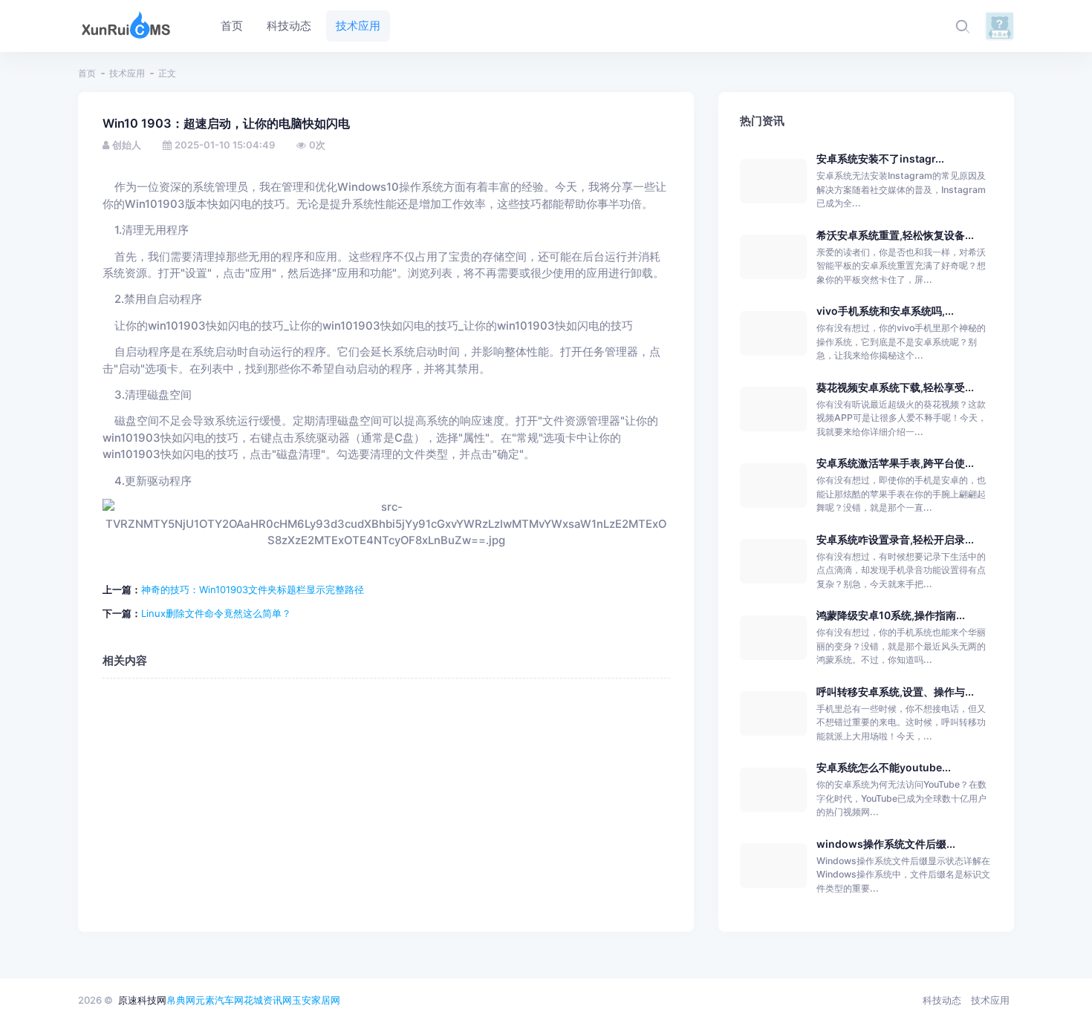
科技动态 (942, 1000)
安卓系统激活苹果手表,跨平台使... (895, 463)
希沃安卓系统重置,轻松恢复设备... (895, 235)
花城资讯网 (268, 1000)
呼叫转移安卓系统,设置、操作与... (895, 691)
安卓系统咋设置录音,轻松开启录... (895, 539)
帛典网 (180, 1000)
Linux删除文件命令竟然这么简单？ (216, 613)
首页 (87, 73)
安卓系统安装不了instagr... (880, 158)
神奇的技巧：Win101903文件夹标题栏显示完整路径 (252, 589)
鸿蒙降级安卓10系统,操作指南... (890, 615)
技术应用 (127, 73)
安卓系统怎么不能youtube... (883, 767)
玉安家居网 (316, 1000)
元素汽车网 (219, 1000)
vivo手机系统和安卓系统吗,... (885, 310)
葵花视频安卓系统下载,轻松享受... (895, 387)
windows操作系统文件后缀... (885, 843)
